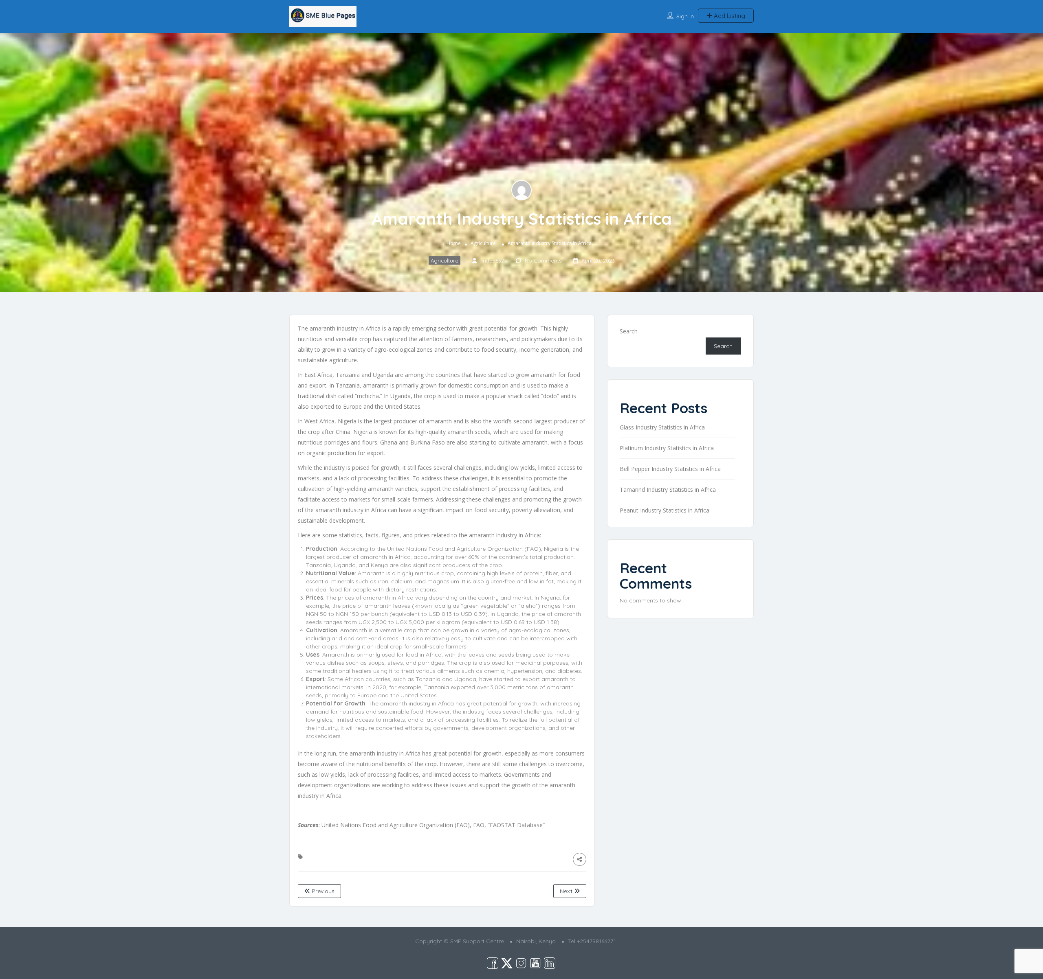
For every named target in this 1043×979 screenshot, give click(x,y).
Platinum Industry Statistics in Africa (667, 448)
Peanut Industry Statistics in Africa (664, 510)
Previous (322, 891)
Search (629, 331)
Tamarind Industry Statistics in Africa (668, 489)
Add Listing (728, 16)
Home (454, 243)
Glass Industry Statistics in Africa (662, 427)
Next (567, 891)
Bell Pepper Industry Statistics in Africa (670, 469)
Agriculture (483, 243)
